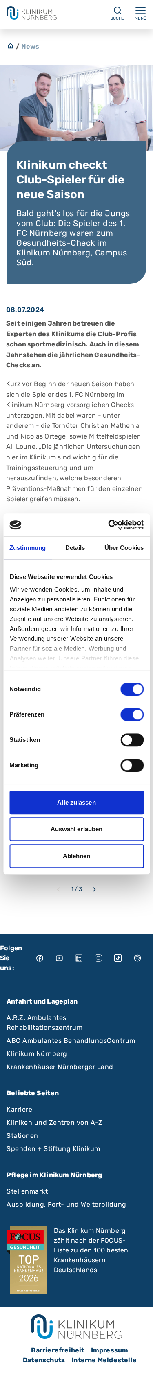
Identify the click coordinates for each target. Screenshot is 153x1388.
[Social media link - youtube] (65, 958)
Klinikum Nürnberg (37, 1054)
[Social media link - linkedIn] (84, 958)
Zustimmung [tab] (27, 547)
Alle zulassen (76, 802)
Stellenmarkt (27, 1191)
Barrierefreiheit (57, 1350)
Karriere (19, 1109)
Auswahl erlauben (77, 828)
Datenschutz (44, 1360)
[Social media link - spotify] (143, 958)
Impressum (110, 1350)
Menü (140, 18)
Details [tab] (75, 547)
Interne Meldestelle (104, 1360)
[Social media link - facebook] (45, 958)
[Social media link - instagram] (104, 958)
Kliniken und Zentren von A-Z (54, 1122)
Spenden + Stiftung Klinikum (53, 1149)
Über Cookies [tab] (124, 547)
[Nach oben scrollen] (139, 1374)
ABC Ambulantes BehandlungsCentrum (71, 1040)
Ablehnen (77, 855)
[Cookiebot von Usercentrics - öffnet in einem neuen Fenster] (109, 525)
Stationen (22, 1135)
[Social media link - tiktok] (123, 958)
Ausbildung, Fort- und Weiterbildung (66, 1204)
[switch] (132, 714)
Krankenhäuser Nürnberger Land (60, 1067)
